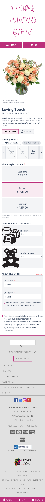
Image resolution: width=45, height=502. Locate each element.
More (5, 126)
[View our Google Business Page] (20, 401)
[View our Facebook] (16, 401)
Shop (13, 45)
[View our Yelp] (29, 401)
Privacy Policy (12, 488)
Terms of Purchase (30, 488)
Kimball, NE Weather (11, 480)
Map (23, 499)
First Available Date (31, 143)
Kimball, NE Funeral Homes (16, 472)
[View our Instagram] (25, 401)
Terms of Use (22, 492)
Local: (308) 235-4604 (22, 419)
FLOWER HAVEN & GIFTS (22, 21)
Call (8, 499)
